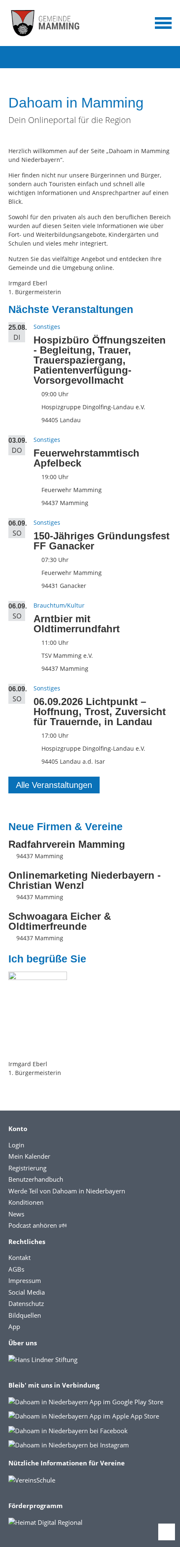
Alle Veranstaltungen (54, 785)
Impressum (24, 1280)
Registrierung (27, 1168)
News (16, 1214)
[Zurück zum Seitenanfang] (166, 1532)
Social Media (26, 1292)
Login (16, 1145)
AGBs (16, 1269)
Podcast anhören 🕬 (37, 1225)
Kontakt (19, 1257)
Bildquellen (24, 1315)
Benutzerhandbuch (35, 1179)
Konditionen (26, 1202)
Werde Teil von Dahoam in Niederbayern (66, 1191)
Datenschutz (26, 1303)
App (14, 1326)
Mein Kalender (29, 1156)
